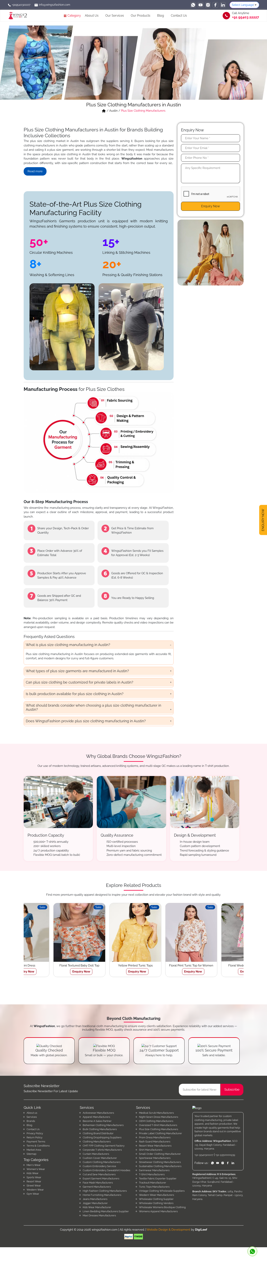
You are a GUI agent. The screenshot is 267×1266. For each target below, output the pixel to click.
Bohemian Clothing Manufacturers (103, 1125)
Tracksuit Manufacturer (152, 1182)
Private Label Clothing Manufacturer (160, 1133)
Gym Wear (33, 1193)
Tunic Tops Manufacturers (154, 1186)
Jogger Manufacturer (95, 1203)
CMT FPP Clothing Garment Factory (104, 1145)
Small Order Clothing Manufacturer (160, 1153)
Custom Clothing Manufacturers (101, 1162)
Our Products (140, 15)
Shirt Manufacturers (150, 1149)
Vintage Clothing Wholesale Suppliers (162, 1190)
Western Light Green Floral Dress (217, 965)
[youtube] (200, 5)
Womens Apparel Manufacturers (158, 1211)
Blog (160, 15)
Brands (31, 1121)
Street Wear (34, 1185)
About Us (92, 15)
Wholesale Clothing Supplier (156, 1199)
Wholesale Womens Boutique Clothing (162, 1207)
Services (32, 1116)
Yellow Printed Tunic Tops (49, 965)
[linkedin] (223, 5)
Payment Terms (36, 1141)
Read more (35, 171)
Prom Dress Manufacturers (154, 1137)
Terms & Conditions (38, 1145)
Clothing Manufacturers (97, 1141)
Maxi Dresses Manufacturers (99, 1215)
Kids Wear (33, 1173)
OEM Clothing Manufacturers (156, 1121)
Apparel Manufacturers (96, 1116)
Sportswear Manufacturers (154, 1158)
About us (32, 1112)
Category (74, 15)
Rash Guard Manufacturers (154, 1141)
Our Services (114, 15)
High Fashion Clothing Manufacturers (105, 1190)
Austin (113, 110)
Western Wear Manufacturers (156, 1194)
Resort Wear (34, 1181)
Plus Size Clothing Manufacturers (158, 1129)
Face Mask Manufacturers (98, 1182)
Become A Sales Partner (97, 1121)
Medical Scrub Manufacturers (156, 1112)
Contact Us (179, 15)
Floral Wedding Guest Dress (161, 965)
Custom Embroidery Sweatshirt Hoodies (106, 1170)
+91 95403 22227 (245, 17)
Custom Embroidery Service (99, 1166)
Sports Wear (34, 1177)
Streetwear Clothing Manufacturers (160, 1162)
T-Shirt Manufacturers (152, 1174)
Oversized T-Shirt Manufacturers (158, 1125)
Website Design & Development (168, 1229)
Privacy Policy (35, 1133)
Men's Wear (34, 1165)
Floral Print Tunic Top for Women (105, 965)
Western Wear (35, 1189)
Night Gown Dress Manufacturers (158, 1116)
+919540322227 (20, 4)
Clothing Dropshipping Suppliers (102, 1137)
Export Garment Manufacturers (101, 1178)
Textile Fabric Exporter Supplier (158, 1178)
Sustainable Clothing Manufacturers (160, 1166)
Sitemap (31, 1153)
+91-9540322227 (203, 1154)
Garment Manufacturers (97, 1186)
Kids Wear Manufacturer (97, 1207)
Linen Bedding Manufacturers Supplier (106, 1211)
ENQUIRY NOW (263, 520)
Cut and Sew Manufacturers (99, 1174)
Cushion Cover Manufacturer (100, 1158)
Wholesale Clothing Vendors (156, 1203)
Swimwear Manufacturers (154, 1170)
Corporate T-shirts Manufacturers (102, 1149)
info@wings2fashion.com (54, 4)
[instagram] (208, 5)
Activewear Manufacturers (98, 1112)
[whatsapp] (193, 5)
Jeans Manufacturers (95, 1199)
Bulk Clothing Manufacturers (100, 1129)
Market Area (34, 1149)
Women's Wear (36, 1169)
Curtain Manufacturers (96, 1153)
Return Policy (34, 1137)
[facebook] (215, 5)
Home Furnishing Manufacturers (102, 1194)
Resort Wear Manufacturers (155, 1145)
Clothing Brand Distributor (98, 1133)
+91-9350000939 (225, 1154)
